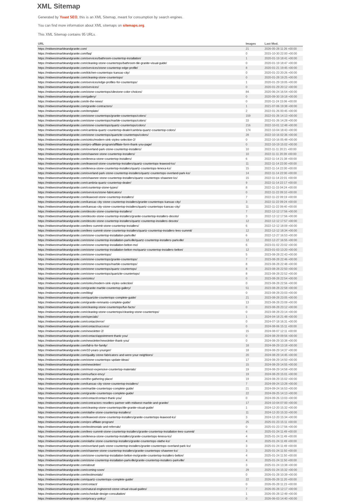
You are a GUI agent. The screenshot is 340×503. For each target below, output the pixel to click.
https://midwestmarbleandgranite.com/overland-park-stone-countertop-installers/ (89, 149)
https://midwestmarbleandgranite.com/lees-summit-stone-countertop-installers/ (88, 225)
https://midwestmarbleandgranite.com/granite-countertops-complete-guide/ (86, 393)
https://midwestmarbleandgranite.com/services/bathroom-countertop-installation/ (89, 58)
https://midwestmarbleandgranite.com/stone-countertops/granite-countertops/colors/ (92, 115)
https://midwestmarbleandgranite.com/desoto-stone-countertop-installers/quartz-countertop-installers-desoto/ (108, 221)
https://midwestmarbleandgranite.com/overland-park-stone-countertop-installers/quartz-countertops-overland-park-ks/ (114, 173)
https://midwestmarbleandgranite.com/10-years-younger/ (74, 350)
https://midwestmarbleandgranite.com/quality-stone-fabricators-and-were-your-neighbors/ (95, 355)
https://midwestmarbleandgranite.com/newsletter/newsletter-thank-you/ (83, 340)
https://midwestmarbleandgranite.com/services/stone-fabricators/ (80, 192)
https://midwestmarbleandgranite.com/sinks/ (66, 278)
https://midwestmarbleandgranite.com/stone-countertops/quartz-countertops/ (87, 268)
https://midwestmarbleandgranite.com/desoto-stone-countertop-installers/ (85, 211)
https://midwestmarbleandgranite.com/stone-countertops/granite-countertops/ (87, 259)
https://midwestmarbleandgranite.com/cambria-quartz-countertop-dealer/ (84, 182)
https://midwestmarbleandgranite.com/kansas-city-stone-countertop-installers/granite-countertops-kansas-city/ (109, 201)
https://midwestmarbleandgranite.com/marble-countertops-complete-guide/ (86, 388)
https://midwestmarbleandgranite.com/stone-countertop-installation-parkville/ (87, 235)
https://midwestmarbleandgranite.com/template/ (68, 110)
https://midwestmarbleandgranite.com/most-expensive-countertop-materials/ (87, 369)
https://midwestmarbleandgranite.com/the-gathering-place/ (75, 378)
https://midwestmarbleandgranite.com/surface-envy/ (71, 374)
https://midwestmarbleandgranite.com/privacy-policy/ (72, 498)
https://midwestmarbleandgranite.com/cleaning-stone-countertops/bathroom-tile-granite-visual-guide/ (102, 63)
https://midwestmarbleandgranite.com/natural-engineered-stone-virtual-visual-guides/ (92, 489)
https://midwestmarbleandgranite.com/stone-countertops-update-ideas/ (83, 359)
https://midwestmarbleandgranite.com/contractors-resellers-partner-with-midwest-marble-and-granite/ (103, 402)
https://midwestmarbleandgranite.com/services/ (68, 87)
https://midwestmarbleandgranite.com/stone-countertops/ (74, 254)
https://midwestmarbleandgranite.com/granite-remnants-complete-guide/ (84, 302)
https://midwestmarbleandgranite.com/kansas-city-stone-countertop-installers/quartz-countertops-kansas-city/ (109, 206)
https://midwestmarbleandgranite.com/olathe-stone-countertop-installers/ (84, 412)
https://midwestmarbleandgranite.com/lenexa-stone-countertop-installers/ (85, 158)
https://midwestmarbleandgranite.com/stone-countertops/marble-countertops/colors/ (92, 120)
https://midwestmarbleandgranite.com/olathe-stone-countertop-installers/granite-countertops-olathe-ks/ (104, 441)
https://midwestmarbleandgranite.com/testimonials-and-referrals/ (79, 426)
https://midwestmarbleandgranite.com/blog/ (65, 292)
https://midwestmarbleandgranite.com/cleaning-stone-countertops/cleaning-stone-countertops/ (98, 311)
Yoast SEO (68, 17)
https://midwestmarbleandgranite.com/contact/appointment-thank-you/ (83, 335)
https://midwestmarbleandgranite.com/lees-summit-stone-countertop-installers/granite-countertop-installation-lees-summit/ (116, 431)
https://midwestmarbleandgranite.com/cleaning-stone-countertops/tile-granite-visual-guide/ (96, 407)
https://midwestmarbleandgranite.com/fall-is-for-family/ (72, 345)
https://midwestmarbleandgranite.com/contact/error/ (71, 321)
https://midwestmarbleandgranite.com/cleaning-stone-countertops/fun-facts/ (86, 307)
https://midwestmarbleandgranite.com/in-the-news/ (70, 101)
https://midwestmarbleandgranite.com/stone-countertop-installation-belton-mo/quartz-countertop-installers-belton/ (110, 249)
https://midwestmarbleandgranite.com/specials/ (68, 316)
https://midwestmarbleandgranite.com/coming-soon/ (71, 469)
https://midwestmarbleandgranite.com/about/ (66, 465)
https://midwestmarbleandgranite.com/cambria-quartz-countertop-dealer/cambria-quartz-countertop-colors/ (107, 130)
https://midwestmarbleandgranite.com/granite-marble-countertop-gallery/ (84, 288)
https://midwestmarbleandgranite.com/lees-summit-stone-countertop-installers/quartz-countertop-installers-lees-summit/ (115, 230)
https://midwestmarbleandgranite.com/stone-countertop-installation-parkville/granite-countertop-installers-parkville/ (111, 460)
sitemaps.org (133, 25)
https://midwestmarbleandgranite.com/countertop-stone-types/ (78, 187)
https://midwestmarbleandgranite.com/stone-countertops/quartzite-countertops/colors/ (93, 134)
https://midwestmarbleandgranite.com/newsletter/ (69, 364)
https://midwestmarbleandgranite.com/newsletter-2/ (71, 331)
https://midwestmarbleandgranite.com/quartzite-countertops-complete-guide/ (87, 297)
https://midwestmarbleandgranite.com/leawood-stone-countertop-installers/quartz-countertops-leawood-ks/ (106, 163)
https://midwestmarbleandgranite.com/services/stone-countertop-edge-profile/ (88, 67)
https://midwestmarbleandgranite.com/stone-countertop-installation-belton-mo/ (88, 244)
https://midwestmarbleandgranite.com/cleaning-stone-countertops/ (80, 77)
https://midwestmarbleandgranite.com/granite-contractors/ (75, 106)
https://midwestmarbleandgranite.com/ (62, 48)
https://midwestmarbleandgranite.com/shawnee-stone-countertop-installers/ (86, 154)
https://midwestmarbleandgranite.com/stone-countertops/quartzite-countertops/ (89, 273)
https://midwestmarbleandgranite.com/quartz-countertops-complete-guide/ (85, 479)
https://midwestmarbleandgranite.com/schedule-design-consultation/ (81, 493)
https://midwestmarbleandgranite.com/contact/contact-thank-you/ (80, 398)
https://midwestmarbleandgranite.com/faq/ (65, 53)
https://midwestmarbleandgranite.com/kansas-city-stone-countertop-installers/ (88, 383)
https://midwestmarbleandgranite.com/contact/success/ (73, 326)
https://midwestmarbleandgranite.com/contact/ (67, 484)
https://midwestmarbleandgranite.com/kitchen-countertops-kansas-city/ (84, 72)
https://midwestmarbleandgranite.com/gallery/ (67, 96)
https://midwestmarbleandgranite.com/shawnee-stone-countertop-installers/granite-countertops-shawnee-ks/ (108, 450)
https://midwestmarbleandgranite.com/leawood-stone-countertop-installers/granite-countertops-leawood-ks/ (107, 417)
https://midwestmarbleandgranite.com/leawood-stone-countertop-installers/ (86, 197)
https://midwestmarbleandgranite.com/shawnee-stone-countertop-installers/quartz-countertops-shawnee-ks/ (107, 177)
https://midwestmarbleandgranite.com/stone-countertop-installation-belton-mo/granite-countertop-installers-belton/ (111, 455)
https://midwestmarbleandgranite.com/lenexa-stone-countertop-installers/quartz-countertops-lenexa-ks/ (104, 168)
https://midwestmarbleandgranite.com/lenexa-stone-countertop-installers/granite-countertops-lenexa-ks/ (105, 436)
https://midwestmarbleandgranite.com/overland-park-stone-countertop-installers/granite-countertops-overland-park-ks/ (114, 445)
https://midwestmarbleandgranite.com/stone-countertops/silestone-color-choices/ (90, 91)
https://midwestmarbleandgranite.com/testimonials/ (70, 474)
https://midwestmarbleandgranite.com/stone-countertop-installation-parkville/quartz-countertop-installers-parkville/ (111, 240)
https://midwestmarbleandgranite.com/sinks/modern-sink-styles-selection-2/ (86, 139)
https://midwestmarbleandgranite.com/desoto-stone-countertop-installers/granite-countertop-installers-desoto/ (108, 216)
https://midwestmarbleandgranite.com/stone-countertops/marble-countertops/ (87, 264)
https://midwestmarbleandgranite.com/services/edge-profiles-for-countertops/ (87, 82)
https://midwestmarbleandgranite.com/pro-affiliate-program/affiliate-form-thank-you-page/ (95, 144)
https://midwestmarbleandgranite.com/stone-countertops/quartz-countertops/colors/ (92, 125)
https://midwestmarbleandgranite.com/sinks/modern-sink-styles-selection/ (85, 283)
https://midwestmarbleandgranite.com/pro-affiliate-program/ (76, 422)
